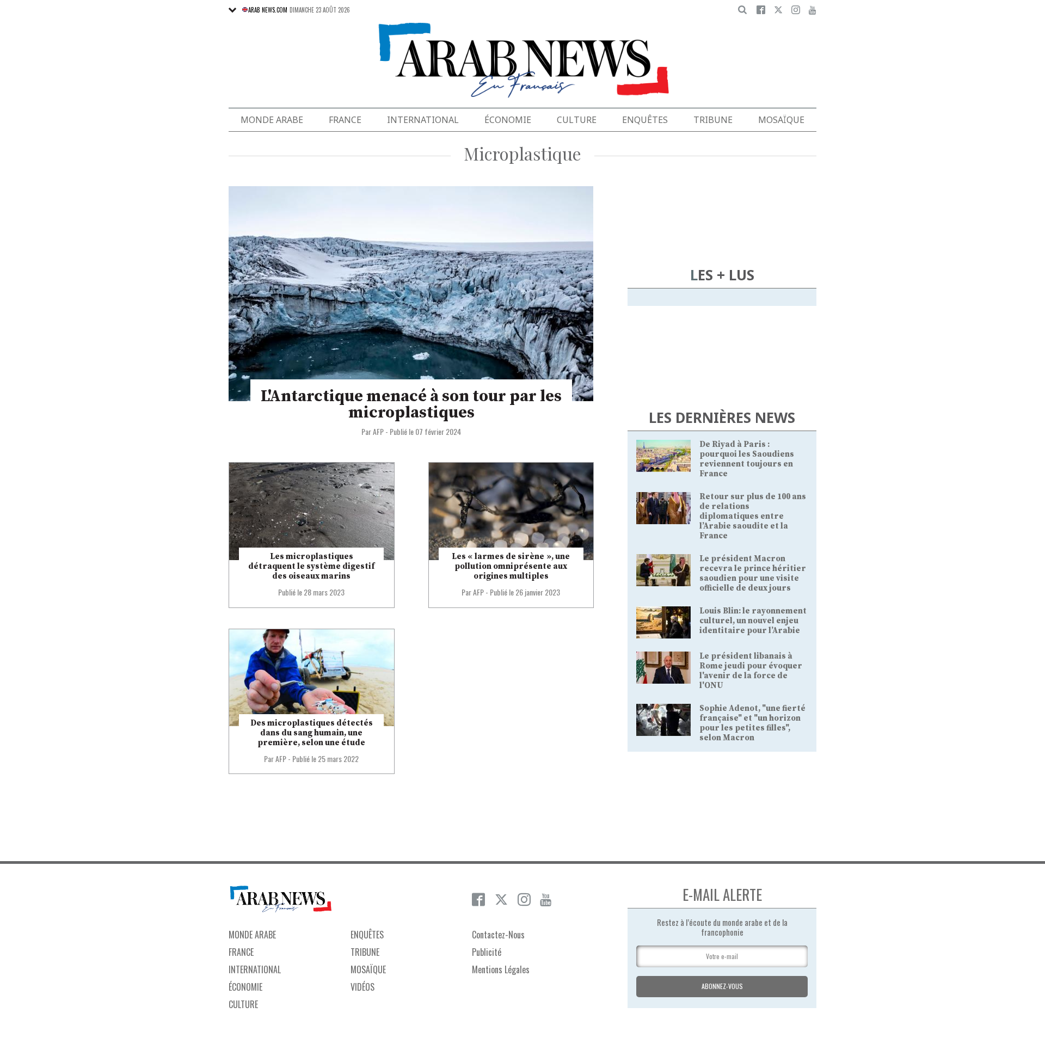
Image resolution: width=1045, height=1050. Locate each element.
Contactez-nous (498, 934)
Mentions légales (501, 969)
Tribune (713, 120)
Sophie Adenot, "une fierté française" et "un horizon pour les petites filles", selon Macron (752, 723)
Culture (577, 120)
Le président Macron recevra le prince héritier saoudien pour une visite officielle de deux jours (752, 573)
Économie (507, 120)
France (345, 120)
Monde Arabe (272, 120)
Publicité (486, 952)
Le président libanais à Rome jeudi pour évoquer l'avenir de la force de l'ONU (750, 671)
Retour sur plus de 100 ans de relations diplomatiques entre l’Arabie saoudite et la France (752, 516)
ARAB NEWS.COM (267, 9)
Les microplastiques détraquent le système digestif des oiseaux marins (311, 566)
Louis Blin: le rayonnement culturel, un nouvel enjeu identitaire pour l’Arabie (753, 621)
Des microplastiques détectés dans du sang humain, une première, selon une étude (311, 733)
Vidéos (362, 986)
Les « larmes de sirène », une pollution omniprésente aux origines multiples (511, 566)
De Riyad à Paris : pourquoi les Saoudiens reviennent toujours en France (746, 459)
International (423, 120)
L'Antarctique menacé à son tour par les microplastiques (411, 404)
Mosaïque (781, 120)
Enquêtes (645, 120)
